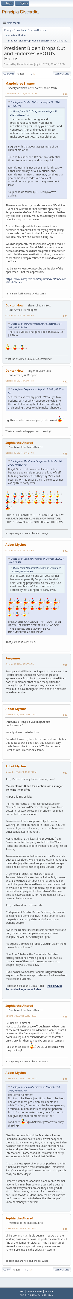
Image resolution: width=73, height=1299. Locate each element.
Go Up (6, 1269)
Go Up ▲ (49, 1291)
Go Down (8, 73)
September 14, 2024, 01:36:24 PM (21, 93)
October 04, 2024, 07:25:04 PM (19, 315)
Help (22, 1291)
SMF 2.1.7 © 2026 (28, 1295)
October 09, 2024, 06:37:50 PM (19, 664)
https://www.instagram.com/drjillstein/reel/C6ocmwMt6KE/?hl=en (36, 280)
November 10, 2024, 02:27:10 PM (20, 1078)
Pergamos (12, 658)
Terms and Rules (34, 1291)
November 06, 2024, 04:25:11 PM (20, 714)
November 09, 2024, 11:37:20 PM (20, 772)
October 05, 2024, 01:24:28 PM (19, 550)
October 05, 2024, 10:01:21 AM (19, 452)
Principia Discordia (20, 11)
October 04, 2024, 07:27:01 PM (19, 380)
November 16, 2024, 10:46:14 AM (20, 1228)
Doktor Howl (14, 305)
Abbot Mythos (15, 545)
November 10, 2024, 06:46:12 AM (20, 1015)
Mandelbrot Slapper (20, 83)
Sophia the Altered (19, 443)
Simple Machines (45, 1295)
